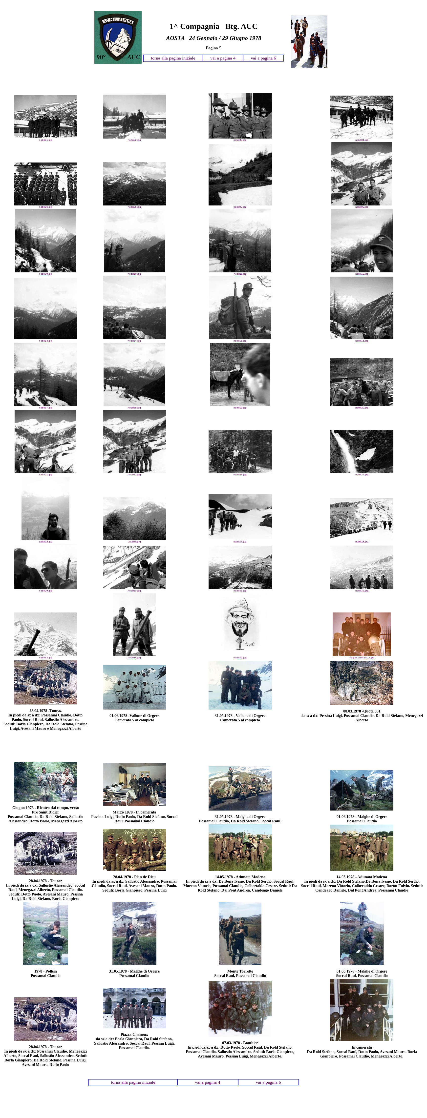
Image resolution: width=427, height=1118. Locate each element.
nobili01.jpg (45, 140)
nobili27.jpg (240, 541)
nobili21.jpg (45, 474)
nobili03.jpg (240, 140)
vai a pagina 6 (263, 58)
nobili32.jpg (361, 590)
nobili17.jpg (45, 407)
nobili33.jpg (45, 657)
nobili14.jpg (134, 340)
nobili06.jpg (134, 206)
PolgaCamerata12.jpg (361, 657)
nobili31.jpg (240, 590)
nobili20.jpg (361, 407)
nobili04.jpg (361, 140)
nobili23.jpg (240, 474)
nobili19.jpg (240, 407)
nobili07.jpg (240, 206)
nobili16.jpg (361, 340)
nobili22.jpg (134, 474)
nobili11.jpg (240, 273)
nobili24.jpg (361, 474)
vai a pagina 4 (222, 58)
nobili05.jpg (45, 206)
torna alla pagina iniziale (173, 58)
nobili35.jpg (240, 657)
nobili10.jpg (134, 273)
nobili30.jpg (134, 590)
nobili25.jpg (45, 541)
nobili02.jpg (134, 140)
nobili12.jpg (361, 273)
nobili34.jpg (134, 657)
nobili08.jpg (361, 206)
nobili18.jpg (134, 407)
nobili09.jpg (45, 273)
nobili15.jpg (240, 340)
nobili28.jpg (361, 541)
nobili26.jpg (134, 541)
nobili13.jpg (45, 340)
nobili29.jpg (45, 590)
